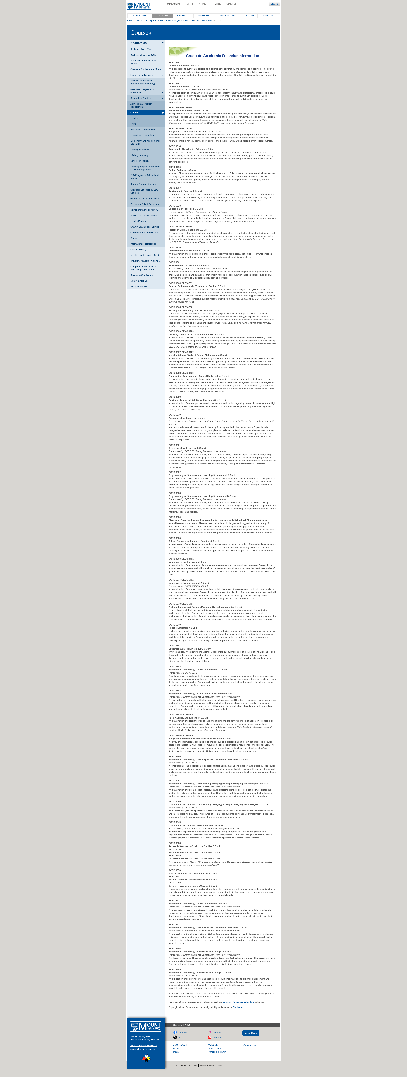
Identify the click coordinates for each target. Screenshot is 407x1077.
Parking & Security (217, 1052)
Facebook (183, 1032)
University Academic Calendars (238, 1002)
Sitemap (221, 1065)
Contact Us (231, 4)
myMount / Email (174, 4)
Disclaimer (238, 1007)
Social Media (251, 1033)
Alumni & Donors (228, 15)
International (203, 15)
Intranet (176, 1052)
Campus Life (183, 15)
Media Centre (214, 1048)
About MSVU (268, 15)
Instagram (217, 1032)
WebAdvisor (204, 4)
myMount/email (180, 1045)
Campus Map (249, 1045)
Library (218, 4)
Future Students (140, 15)
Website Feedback (208, 1065)
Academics (163, 15)
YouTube (217, 1037)
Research (249, 15)
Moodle (190, 4)
